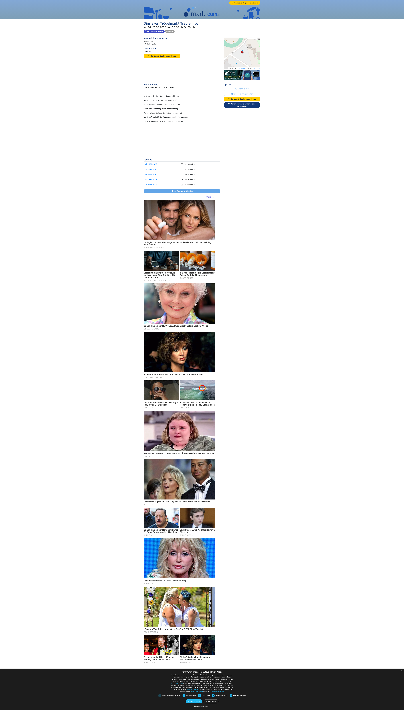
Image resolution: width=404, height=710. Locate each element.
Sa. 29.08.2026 (151, 169)
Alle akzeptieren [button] (194, 701)
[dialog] (202, 689)
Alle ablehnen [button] (211, 701)
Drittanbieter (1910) (177, 683)
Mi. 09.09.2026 (151, 185)
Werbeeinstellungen (193, 689)
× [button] (401, 671)
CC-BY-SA (256, 68)
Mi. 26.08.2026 (151, 164)
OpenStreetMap (240, 68)
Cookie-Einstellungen (196, 692)
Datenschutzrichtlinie (217, 692)
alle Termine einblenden (183, 191)
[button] (202, 706)
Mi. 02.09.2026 (151, 174)
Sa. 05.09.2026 (151, 180)
